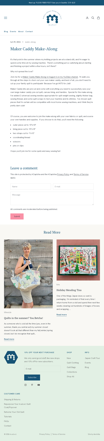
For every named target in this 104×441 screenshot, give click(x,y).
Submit (17, 216)
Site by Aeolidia (94, 434)
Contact (29, 31)
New (69, 358)
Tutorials (8, 416)
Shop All (70, 376)
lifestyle (7, 312)
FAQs (6, 421)
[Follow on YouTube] (38, 385)
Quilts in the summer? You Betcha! (23, 318)
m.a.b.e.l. (13, 434)
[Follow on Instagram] (25, 385)
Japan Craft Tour (92, 358)
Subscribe (32, 377)
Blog (6, 31)
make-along (30, 42)
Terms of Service (81, 174)
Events (13, 31)
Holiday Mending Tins (69, 290)
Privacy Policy (63, 174)
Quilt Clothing (73, 362)
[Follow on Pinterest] (32, 385)
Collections (72, 372)
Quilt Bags (71, 367)
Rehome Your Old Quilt (14, 412)
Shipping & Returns (12, 399)
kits (58, 284)
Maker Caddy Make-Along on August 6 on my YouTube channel (50, 77)
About (21, 31)
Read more (9, 339)
